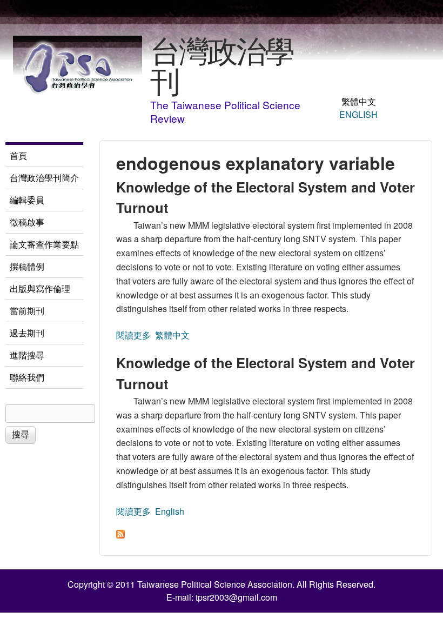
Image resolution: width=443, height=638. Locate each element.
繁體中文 (358, 101)
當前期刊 (27, 310)
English (358, 114)
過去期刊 (27, 333)
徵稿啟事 (27, 222)
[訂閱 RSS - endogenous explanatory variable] (120, 535)
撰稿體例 (27, 266)
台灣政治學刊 (221, 64)
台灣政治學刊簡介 (44, 177)
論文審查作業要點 (44, 244)
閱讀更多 (133, 335)
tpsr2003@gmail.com (236, 597)
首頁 (18, 155)
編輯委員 (27, 200)
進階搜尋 (27, 355)
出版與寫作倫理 (40, 288)
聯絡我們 (27, 377)
